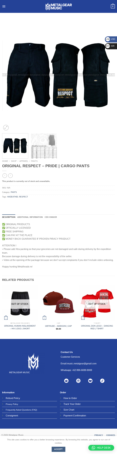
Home (5, 161)
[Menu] (4, 6)
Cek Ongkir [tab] (51, 217)
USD (110, 39)
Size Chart (68, 410)
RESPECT (23, 197)
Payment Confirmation (74, 415)
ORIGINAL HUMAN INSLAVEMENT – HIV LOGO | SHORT (20, 327)
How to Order (70, 398)
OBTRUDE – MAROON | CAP (58, 326)
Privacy (9, 404)
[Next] (109, 75)
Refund (9, 398)
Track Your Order (72, 404)
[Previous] (8, 75)
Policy (17, 398)
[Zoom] (6, 127)
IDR (110, 46)
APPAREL (23, 161)
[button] (101, 448)
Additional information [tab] (30, 217)
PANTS (34, 161)
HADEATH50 (12, 197)
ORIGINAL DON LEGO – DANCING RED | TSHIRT (97, 327)
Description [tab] (8, 217)
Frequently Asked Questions (18, 410)
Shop (14, 161)
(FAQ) (34, 410)
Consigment (12, 415)
